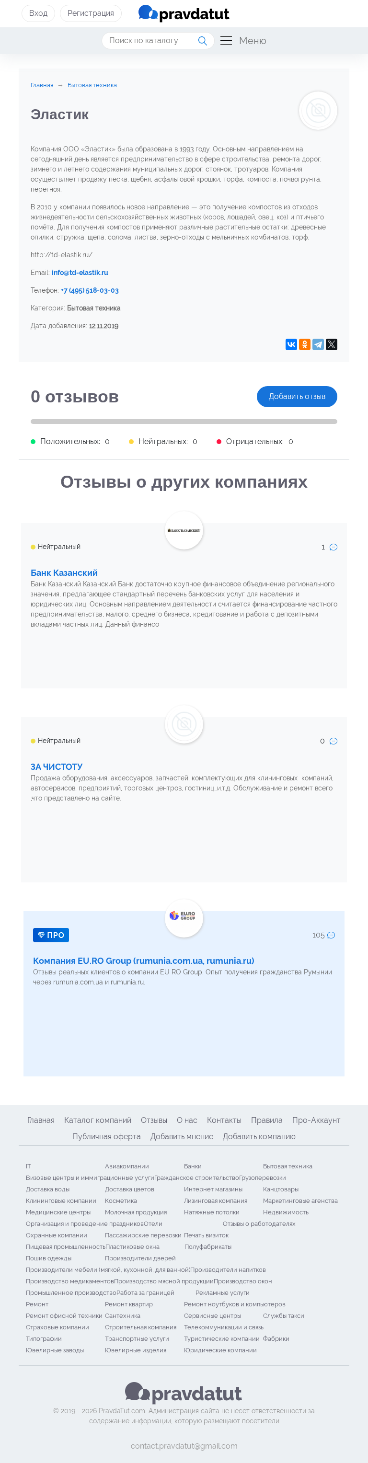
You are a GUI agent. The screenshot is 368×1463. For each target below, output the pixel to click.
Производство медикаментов (70, 1281)
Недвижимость (286, 1212)
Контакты (224, 1120)
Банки (193, 1166)
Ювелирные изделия (135, 1350)
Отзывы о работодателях (259, 1223)
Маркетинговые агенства (300, 1200)
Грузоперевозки (262, 1177)
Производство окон (243, 1281)
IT (28, 1166)
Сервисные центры (212, 1315)
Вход (38, 13)
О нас (187, 1120)
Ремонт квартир (129, 1304)
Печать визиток (206, 1235)
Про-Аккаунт (316, 1120)
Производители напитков (228, 1269)
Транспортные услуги (137, 1338)
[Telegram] (318, 344)
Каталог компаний (97, 1120)
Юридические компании (220, 1350)
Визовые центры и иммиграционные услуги (90, 1177)
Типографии (44, 1338)
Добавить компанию (259, 1136)
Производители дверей (140, 1258)
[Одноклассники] (304, 344)
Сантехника (122, 1315)
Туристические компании (222, 1338)
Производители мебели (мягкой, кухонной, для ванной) (108, 1269)
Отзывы (154, 1120)
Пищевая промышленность (65, 1246)
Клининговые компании (61, 1200)
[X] (331, 344)
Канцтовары (281, 1189)
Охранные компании (56, 1235)
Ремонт (37, 1304)
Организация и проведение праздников (85, 1223)
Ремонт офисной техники (64, 1315)
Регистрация (91, 13)
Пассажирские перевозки (143, 1235)
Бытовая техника (287, 1166)
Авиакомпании (127, 1166)
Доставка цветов (129, 1189)
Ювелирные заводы (55, 1350)
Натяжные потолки (212, 1212)
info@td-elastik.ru (80, 272)
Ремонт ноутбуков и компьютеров (235, 1304)
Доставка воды (47, 1189)
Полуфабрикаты (207, 1246)
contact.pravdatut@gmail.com (184, 1446)
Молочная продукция (136, 1212)
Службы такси (283, 1315)
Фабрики (276, 1338)
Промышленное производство (71, 1292)
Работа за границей (145, 1292)
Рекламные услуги (223, 1292)
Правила (267, 1120)
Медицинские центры (58, 1212)
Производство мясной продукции (164, 1281)
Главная (41, 1120)
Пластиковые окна (132, 1246)
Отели (153, 1223)
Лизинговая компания (215, 1200)
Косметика (121, 1200)
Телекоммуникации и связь (224, 1327)
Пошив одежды (48, 1258)
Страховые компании (57, 1327)
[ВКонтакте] (291, 344)
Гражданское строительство (196, 1177)
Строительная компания (140, 1327)
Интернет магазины (213, 1189)
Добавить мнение (181, 1136)
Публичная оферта (106, 1136)
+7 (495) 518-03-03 (90, 290)
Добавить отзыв (297, 396)
